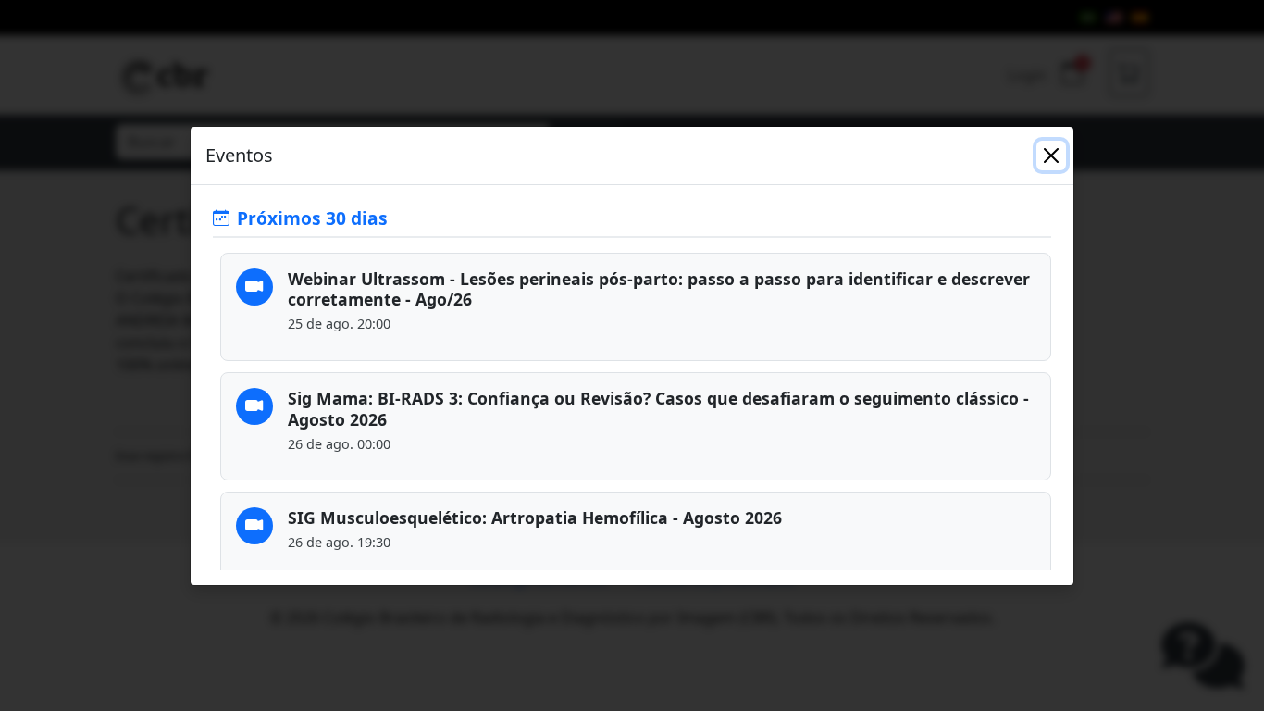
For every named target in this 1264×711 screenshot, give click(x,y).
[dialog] (632, 355)
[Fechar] (1051, 155)
